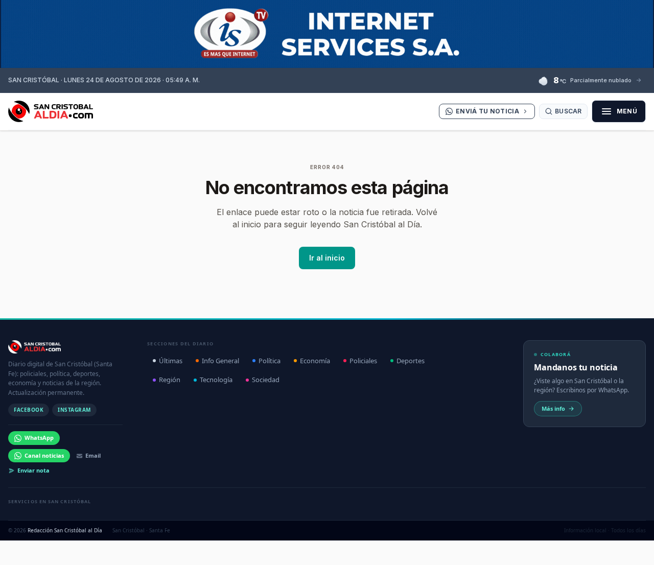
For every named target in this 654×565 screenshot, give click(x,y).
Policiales (363, 360)
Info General (220, 360)
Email (93, 455)
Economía (315, 360)
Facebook (28, 409)
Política (270, 360)
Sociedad (265, 379)
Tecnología (216, 379)
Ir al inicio (327, 257)
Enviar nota (33, 470)
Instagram (74, 409)
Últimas (170, 360)
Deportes (410, 360)
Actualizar (396, 547)
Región (169, 379)
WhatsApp (39, 437)
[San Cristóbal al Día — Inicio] (50, 111)
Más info (553, 408)
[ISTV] (327, 34)
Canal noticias (44, 455)
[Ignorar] (428, 547)
